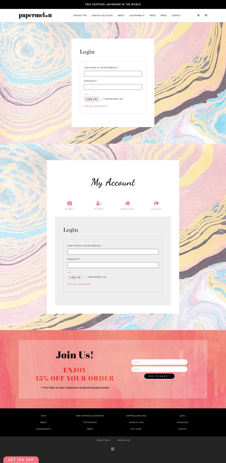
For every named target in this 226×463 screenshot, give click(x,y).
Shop (43, 415)
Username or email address (106, 67)
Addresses (128, 208)
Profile (98, 208)
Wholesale (182, 422)
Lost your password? (95, 105)
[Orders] (69, 203)
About (121, 15)
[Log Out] (156, 203)
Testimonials (90, 422)
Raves (153, 15)
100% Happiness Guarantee (90, 415)
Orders (69, 208)
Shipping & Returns (136, 415)
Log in (91, 99)
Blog (182, 415)
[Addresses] (127, 203)
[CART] (206, 15)
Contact (176, 15)
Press (164, 15)
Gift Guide (136, 429)
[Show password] (86, 93)
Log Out (156, 208)
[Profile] (98, 203)
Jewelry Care (136, 422)
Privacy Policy (104, 440)
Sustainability (137, 15)
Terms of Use (123, 440)
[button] (198, 15)
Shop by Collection (102, 15)
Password (96, 80)
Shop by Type (80, 15)
